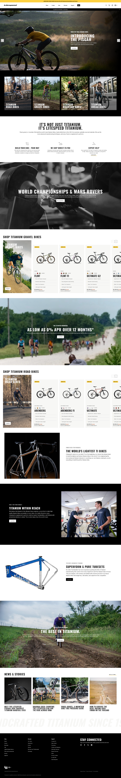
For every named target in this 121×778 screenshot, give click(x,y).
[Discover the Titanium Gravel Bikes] (46, 93)
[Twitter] (88, 745)
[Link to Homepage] (6, 767)
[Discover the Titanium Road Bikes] (17, 93)
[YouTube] (91, 745)
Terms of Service (89, 771)
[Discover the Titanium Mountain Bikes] (74, 93)
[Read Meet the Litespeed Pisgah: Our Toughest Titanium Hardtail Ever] (17, 694)
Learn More (10, 50)
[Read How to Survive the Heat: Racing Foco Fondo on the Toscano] (103, 694)
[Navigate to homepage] (10, 5)
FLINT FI (65, 276)
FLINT (37, 276)
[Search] (106, 5)
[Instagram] (81, 745)
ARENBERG (40, 410)
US (116, 5)
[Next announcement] (119, 9)
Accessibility (95, 771)
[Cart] (109, 5)
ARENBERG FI (68, 410)
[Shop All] (17, 266)
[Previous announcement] (2, 9)
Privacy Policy (82, 771)
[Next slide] (118, 40)
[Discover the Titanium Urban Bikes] (103, 93)
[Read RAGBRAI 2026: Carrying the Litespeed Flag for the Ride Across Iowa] (46, 694)
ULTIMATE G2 (94, 276)
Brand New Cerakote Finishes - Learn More (60, 9)
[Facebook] (84, 745)
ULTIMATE (92, 410)
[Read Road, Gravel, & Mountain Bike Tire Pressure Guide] (74, 694)
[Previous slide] (2, 40)
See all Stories (112, 674)
